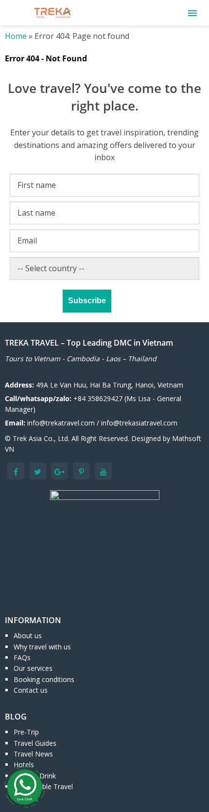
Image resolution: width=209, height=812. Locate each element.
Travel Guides (35, 743)
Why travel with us (42, 646)
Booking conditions (44, 679)
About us (28, 635)
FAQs (22, 657)
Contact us (31, 690)
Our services (33, 668)
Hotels (24, 764)
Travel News (33, 753)
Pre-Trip (26, 732)
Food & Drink (35, 775)
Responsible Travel (43, 786)
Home (16, 36)
